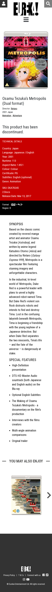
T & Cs (21, 575)
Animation (6, 115)
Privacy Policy (9, 575)
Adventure (17, 115)
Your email (11, 545)
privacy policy (35, 561)
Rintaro (14, 108)
